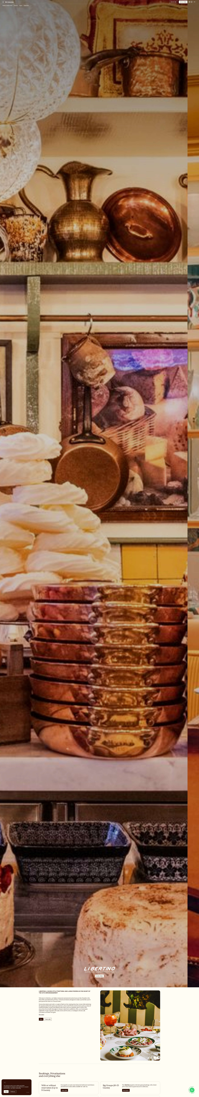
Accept (6, 1091)
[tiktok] (191, 2)
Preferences (12, 1091)
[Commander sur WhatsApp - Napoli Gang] (192, 1090)
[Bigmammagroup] (9, 2)
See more (41, 1014)
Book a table (183, 2)
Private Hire (173, 2)
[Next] (156, 1058)
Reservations (126, 1090)
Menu (41, 1019)
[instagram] (189, 2)
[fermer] (5, 1082)
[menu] (3, 2)
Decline (27, 1092)
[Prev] (150, 1058)
